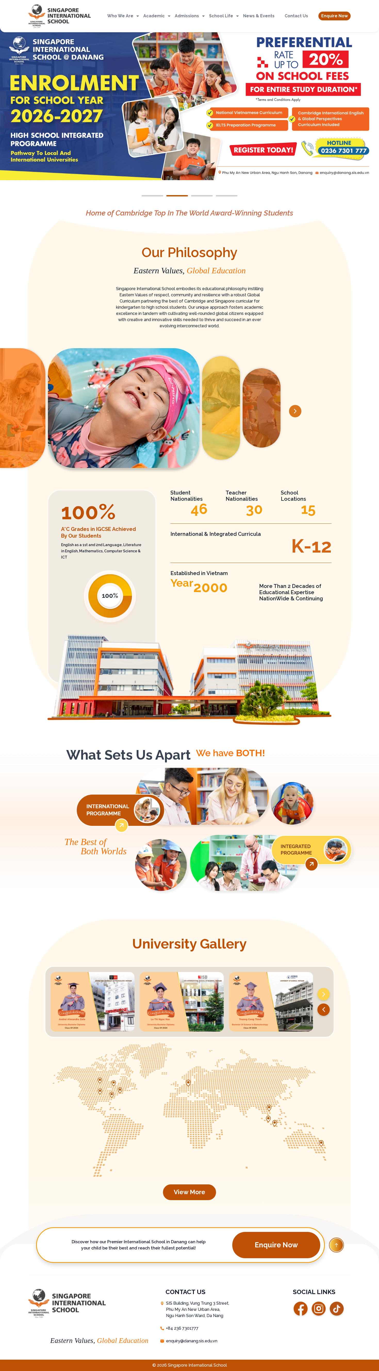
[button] (334, 16)
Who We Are (120, 15)
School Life (221, 15)
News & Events (259, 15)
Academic (154, 15)
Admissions (187, 15)
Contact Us (296, 15)
